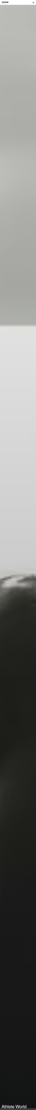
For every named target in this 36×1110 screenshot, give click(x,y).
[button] (33, 2)
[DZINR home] (5, 2)
